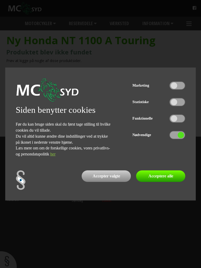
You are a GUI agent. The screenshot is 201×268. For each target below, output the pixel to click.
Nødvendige (141, 135)
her (52, 154)
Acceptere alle (160, 176)
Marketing (140, 85)
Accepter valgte (106, 176)
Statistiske (140, 102)
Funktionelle (142, 118)
